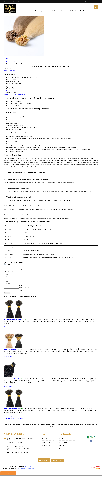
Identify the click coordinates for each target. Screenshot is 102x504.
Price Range (10, 103)
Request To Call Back (10, 94)
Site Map (44, 452)
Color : (78, 321)
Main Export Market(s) (13, 149)
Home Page (39, 11)
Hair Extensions (64, 439)
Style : (90, 319)
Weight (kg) (9, 116)
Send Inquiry (21, 94)
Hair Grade (9, 123)
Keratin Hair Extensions (66, 452)
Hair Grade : (53, 321)
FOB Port (9, 136)
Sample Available (11, 144)
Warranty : (75, 319)
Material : (60, 319)
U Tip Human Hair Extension (13, 319)
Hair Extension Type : (19, 353)
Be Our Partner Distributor (78, 11)
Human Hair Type (11, 129)
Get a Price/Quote (9, 70)
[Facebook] (91, 441)
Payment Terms (11, 138)
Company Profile (50, 11)
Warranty (9, 114)
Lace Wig (62, 445)
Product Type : (17, 321)
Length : (67, 321)
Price (7, 105)
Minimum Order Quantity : (46, 319)
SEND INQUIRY (9, 418)
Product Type (10, 127)
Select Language (89, 1)
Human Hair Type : (38, 321)
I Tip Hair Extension (10, 349)
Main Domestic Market (13, 151)
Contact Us (92, 11)
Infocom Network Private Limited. (25, 468)
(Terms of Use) (28, 466)
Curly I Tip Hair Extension (12, 379)
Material (8, 112)
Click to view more (11, 90)
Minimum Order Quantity (13, 101)
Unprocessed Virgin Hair (12, 408)
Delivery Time (10, 142)
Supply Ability (10, 140)
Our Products (62, 11)
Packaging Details (11, 147)
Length (8, 118)
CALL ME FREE (18, 418)
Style (7, 121)
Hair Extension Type (12, 120)
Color (8, 125)
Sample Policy (10, 145)
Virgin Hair (62, 448)
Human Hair (63, 442)
